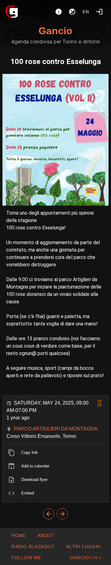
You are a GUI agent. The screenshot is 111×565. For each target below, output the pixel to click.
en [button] (86, 11)
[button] (83, 546)
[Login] (99, 11)
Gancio (55, 30)
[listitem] (55, 452)
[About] (58, 11)
